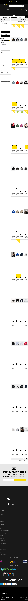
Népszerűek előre (19, 462)
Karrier (1, 552)
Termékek (2, 510)
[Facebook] (26, 597)
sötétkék (2, 58)
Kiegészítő (6, 17)
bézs (2, 52)
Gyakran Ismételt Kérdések (4, 533)
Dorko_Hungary (3, 47)
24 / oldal (24, 21)
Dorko (2, 46)
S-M (8, 80)
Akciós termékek (4, 23)
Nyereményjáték (2, 540)
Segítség (2, 524)
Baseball (2, 65)
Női (20, 17)
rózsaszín (2, 57)
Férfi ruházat (2, 519)
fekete (2, 54)
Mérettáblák (2, 528)
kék (1, 55)
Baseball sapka (15, 17)
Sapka (10, 17)
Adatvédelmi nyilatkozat (3, 554)
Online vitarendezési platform (4, 530)
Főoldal (2, 17)
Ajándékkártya (2, 512)
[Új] (17, 126)
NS (5, 80)
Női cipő (1, 514)
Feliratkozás (20, 479)
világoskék (3, 59)
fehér (2, 53)
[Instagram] (23, 597)
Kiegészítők (2, 521)
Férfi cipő (1, 516)
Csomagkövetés (2, 535)
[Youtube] (21, 597)
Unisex (2, 28)
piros (2, 56)
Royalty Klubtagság (3, 549)
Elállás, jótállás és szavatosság (4, 538)
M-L (2, 80)
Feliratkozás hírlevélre (3, 547)
